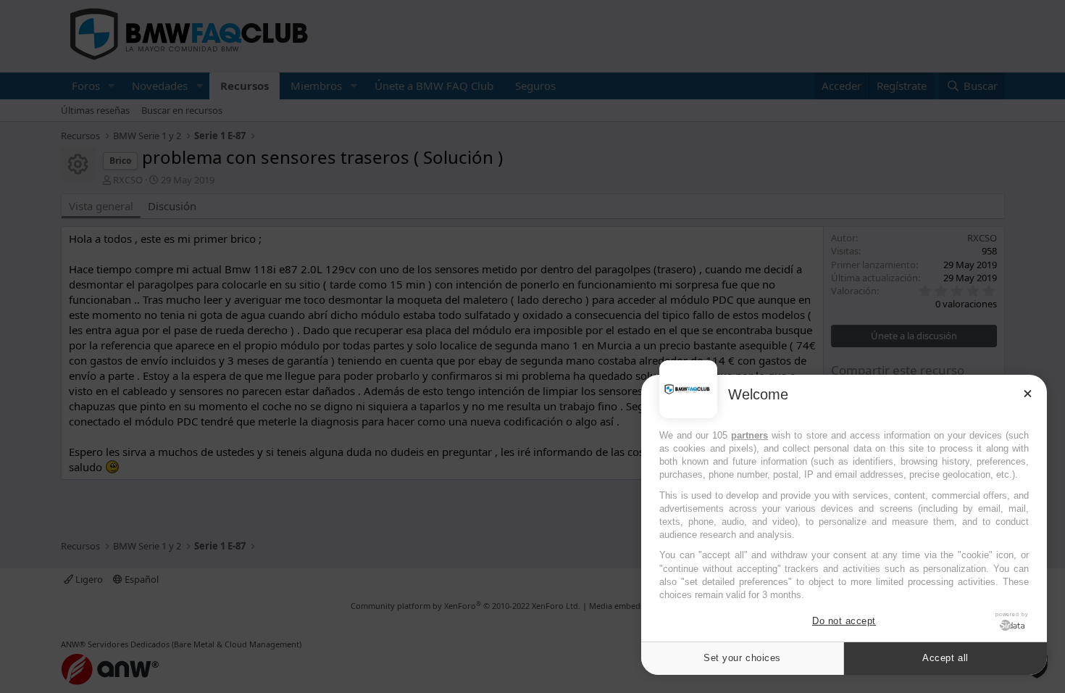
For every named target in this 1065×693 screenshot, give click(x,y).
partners (749, 435)
